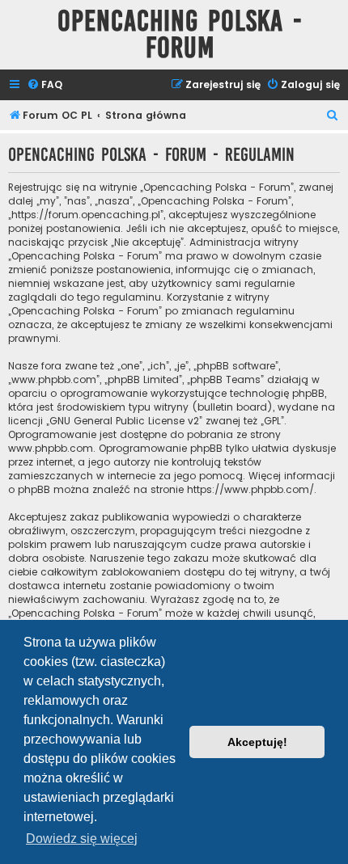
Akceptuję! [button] (257, 741)
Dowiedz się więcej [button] (82, 838)
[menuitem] (44, 85)
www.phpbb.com (50, 448)
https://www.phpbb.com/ (250, 489)
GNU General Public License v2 (124, 421)
